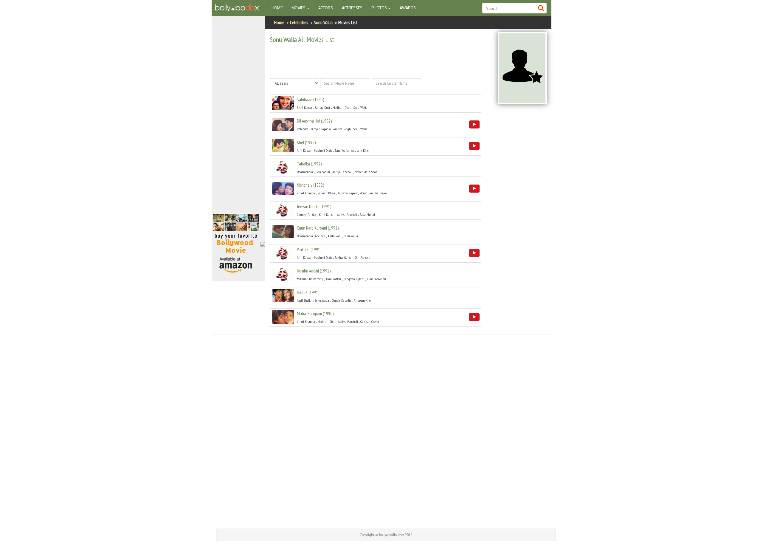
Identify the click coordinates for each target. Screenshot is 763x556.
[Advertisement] (238, 117)
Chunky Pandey (307, 214)
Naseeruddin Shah (366, 172)
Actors (325, 7)
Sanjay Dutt (322, 107)
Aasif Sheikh (304, 300)
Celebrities (299, 22)
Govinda (320, 236)
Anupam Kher (360, 150)
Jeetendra (302, 129)
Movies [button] (298, 7)
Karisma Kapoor (347, 193)
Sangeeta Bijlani (354, 279)
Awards (408, 7)
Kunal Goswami (376, 279)
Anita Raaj (334, 236)
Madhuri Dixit (342, 107)
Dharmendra (305, 172)
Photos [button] (379, 7)
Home (279, 7)
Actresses (352, 7)
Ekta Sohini (322, 172)
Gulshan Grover (369, 321)
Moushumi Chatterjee (373, 193)
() (310, 99)
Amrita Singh (342, 129)
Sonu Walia (323, 22)
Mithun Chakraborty (310, 279)
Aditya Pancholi (342, 172)
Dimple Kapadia (321, 129)
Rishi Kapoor (304, 107)
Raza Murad (367, 214)
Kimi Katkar (327, 214)
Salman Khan (326, 193)
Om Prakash (362, 257)
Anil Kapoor (304, 150)
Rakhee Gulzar (343, 257)
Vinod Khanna (306, 193)
